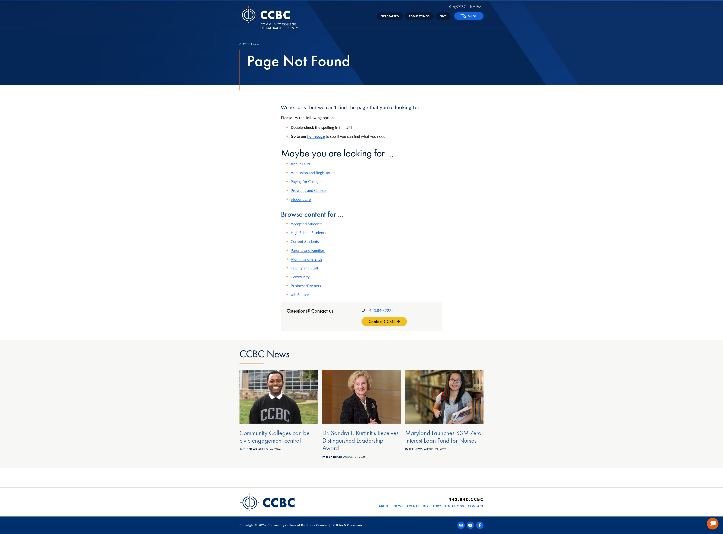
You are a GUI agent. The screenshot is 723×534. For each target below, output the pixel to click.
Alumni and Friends (306, 259)
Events (413, 506)
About (384, 506)
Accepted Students (306, 223)
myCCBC (459, 6)
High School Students (308, 232)
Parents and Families (308, 250)
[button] (469, 16)
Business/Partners (306, 285)
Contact (476, 506)
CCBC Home (251, 44)
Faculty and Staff (304, 268)
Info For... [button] (477, 6)
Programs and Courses (309, 190)
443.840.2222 (381, 310)
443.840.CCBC (466, 499)
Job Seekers (300, 294)
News (398, 506)
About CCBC (301, 163)
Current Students (305, 241)
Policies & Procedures (347, 525)
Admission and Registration (313, 172)
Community (300, 276)
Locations (454, 506)
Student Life (301, 199)
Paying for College (306, 181)
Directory (432, 506)
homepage (316, 136)
